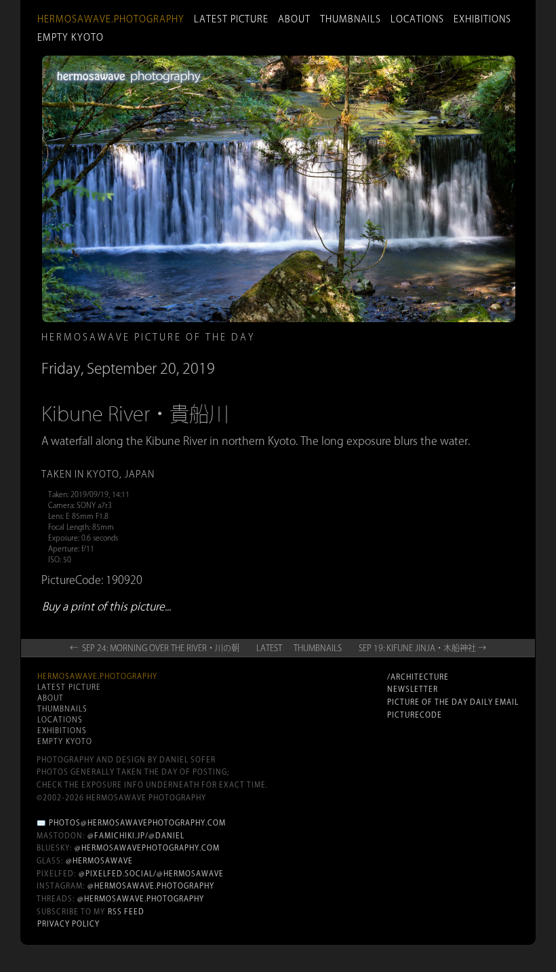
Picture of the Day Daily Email (453, 702)
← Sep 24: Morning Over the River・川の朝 (154, 648)
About (294, 19)
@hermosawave (99, 860)
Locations (417, 19)
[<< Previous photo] (125, 440)
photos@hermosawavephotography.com (137, 822)
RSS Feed (126, 911)
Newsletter (412, 689)
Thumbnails (350, 19)
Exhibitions (482, 19)
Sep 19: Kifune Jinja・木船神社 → (422, 648)
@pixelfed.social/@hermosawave (151, 873)
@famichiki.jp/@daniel (135, 835)
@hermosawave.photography (150, 885)
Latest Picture (231, 19)
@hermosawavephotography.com (147, 847)
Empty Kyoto (70, 37)
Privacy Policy (68, 923)
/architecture (418, 677)
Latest (269, 648)
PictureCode (414, 715)
